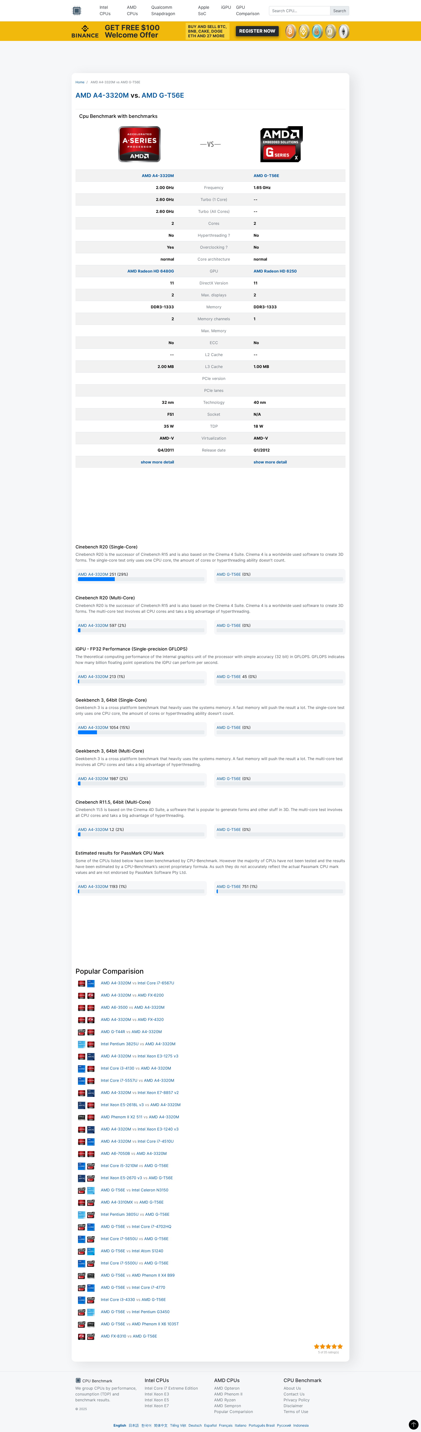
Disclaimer (293, 1405)
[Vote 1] (317, 1346)
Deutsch (195, 1425)
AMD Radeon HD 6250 (275, 271)
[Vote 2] (322, 1346)
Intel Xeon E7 (157, 1405)
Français (225, 1425)
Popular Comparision (233, 1411)
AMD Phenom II (228, 1394)
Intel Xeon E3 (157, 1394)
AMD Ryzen (225, 1399)
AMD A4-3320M (102, 95)
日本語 (134, 1425)
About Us (292, 1388)
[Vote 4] (334, 1346)
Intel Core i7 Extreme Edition (171, 1388)
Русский (284, 1425)
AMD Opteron (226, 1388)
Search (339, 10)
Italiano (240, 1425)
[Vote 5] (340, 1346)
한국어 (146, 1425)
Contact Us (294, 1394)
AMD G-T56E (163, 95)
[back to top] (414, 1425)
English (120, 1425)
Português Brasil (262, 1425)
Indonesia (301, 1425)
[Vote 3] (328, 1346)
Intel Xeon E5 (157, 1399)
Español (210, 1425)
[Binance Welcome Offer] (85, 30)
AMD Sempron (227, 1405)
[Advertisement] (210, 57)
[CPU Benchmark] (77, 11)
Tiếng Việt (178, 1425)
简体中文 (161, 1425)
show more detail (157, 462)
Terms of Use (296, 1411)
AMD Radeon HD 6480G (150, 271)
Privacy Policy (297, 1399)
